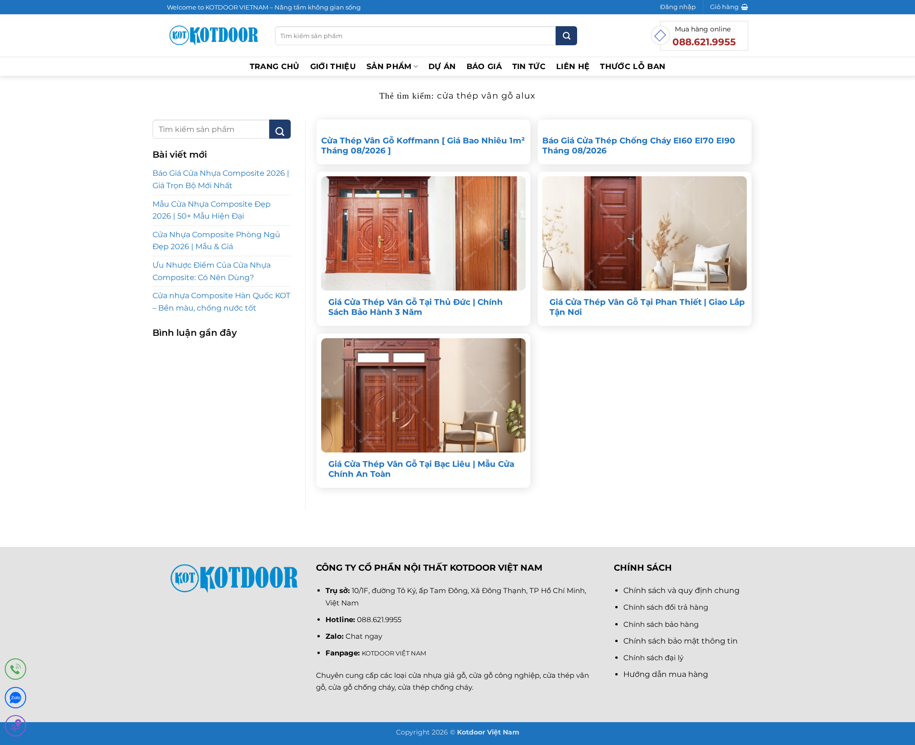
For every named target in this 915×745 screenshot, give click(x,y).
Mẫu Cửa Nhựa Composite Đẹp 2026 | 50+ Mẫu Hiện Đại (211, 210)
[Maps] (15, 727)
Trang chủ (275, 66)
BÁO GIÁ (484, 66)
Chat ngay (364, 636)
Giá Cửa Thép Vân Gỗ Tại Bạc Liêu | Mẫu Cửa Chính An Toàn (421, 469)
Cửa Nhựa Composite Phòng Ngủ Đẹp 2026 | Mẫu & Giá (216, 241)
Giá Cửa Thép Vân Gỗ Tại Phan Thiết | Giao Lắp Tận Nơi (647, 307)
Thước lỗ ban (632, 66)
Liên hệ (573, 66)
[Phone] (15, 671)
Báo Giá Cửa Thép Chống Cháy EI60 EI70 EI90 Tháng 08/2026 (638, 146)
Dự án (442, 66)
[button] (678, 7)
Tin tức (529, 66)
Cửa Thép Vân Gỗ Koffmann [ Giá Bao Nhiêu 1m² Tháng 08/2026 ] (423, 146)
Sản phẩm (389, 66)
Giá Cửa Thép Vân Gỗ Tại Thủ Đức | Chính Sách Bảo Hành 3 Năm (415, 307)
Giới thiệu (333, 66)
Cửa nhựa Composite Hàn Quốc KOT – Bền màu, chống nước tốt (221, 301)
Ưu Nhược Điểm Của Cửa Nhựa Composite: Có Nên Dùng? (211, 271)
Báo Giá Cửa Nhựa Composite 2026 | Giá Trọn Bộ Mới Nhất (220, 179)
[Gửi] (566, 35)
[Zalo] (15, 699)
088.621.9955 (379, 619)
